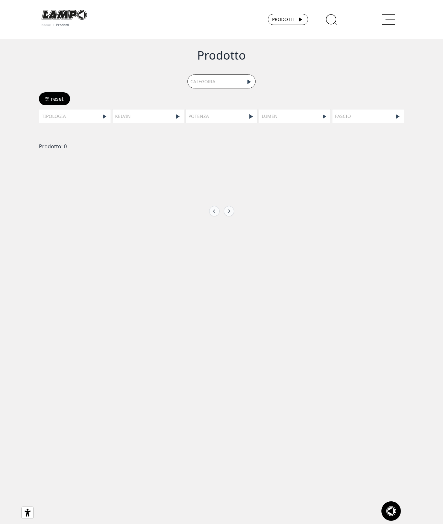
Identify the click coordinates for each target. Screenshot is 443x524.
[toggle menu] (388, 19)
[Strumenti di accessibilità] (27, 513)
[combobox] (221, 81)
